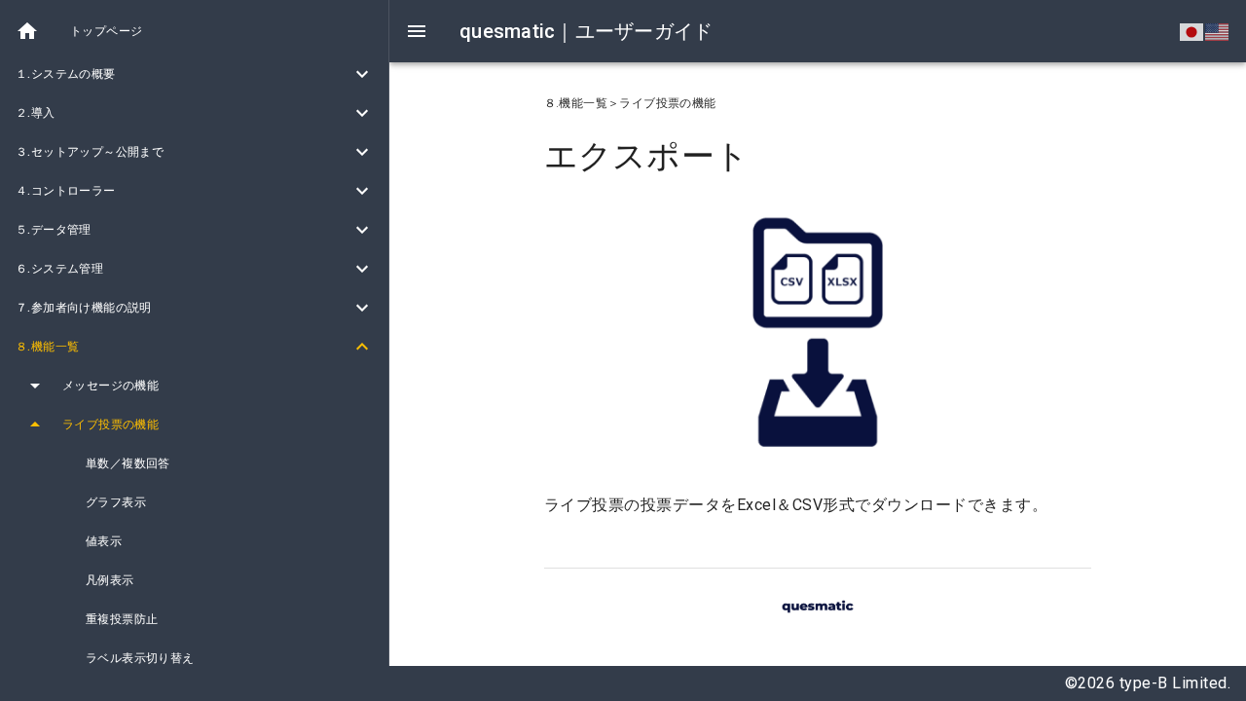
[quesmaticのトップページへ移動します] (818, 606)
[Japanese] (1192, 30)
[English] (1217, 30)
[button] (194, 74)
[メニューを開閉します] (416, 31)
